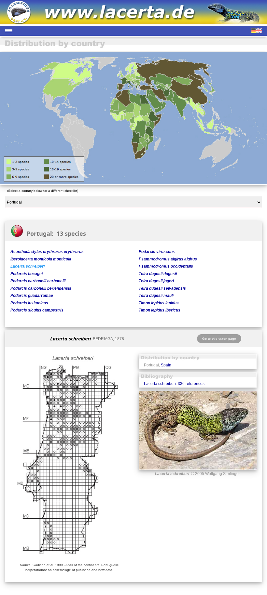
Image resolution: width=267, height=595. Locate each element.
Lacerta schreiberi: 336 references (174, 383)
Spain (166, 365)
